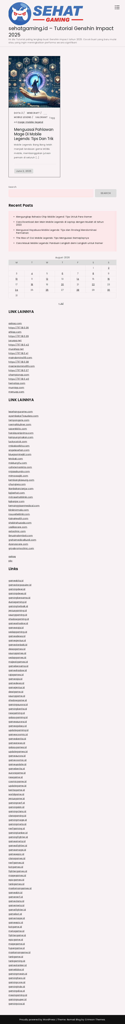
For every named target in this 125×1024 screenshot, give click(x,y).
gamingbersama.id (19, 597)
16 (109, 279)
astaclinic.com (17, 531)
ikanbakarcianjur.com (21, 488)
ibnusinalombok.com (21, 535)
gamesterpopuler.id (20, 584)
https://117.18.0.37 (19, 370)
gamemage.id (17, 918)
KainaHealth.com (18, 518)
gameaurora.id (17, 755)
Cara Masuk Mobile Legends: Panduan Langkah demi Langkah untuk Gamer (59, 243)
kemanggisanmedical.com (24, 505)
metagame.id (16, 931)
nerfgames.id (16, 862)
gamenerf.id (16, 896)
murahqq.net (16, 349)
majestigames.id (18, 661)
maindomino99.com (20, 357)
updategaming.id (19, 730)
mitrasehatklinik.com (21, 497)
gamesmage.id (17, 849)
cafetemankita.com (20, 467)
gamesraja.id (16, 627)
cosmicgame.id (18, 781)
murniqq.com (16, 387)
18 (32, 284)
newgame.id (16, 777)
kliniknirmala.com (19, 509)
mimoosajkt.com (18, 475)
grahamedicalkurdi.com (22, 539)
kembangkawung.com (21, 480)
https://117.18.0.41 (18, 353)
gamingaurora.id (18, 704)
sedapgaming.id (18, 631)
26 (47, 290)
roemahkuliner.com (20, 424)
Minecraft (33, 112)
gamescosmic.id (18, 734)
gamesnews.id (17, 743)
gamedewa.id (16, 683)
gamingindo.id (17, 986)
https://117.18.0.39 (19, 336)
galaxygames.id (18, 747)
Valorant (41, 117)
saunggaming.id (18, 614)
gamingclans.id (17, 811)
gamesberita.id (17, 738)
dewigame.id (16, 691)
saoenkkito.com (18, 428)
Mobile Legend (22, 117)
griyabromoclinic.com (21, 548)
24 (16, 290)
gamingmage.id (18, 819)
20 (62, 284)
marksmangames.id (20, 888)
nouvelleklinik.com (19, 514)
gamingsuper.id (18, 999)
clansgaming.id (17, 815)
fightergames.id (18, 871)
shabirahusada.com (20, 522)
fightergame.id (17, 935)
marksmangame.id (19, 952)
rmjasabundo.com (19, 471)
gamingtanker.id (18, 832)
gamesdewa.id (17, 636)
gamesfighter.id (18, 845)
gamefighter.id (17, 909)
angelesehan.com (19, 450)
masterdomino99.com (22, 366)
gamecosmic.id (18, 760)
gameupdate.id (17, 764)
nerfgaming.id (17, 828)
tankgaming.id (17, 960)
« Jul (61, 303)
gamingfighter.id (18, 837)
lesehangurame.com (21, 411)
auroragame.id (17, 772)
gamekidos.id (16, 969)
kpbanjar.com (16, 501)
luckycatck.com (18, 441)
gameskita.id (16, 580)
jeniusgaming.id (18, 610)
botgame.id (15, 926)
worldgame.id (16, 794)
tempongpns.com (19, 420)
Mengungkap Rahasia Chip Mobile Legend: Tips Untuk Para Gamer (54, 216)
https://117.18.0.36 (19, 327)
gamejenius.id (17, 687)
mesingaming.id (18, 995)
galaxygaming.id (18, 717)
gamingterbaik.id (18, 606)
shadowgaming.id (19, 619)
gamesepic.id (16, 854)
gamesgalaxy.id (18, 725)
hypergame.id (17, 948)
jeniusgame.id (17, 798)
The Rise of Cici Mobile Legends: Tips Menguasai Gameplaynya (52, 237)
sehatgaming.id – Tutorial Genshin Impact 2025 (61, 31)
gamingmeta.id (17, 824)
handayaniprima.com (21, 433)
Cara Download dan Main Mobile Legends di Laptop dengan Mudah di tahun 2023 (60, 223)
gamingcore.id (17, 982)
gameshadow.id (18, 670)
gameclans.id (16, 901)
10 (17, 279)
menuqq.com (16, 391)
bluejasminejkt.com (20, 454)
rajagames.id (16, 674)
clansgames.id (17, 858)
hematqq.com (17, 383)
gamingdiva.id (17, 990)
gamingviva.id (17, 1003)
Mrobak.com (16, 458)
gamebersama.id (18, 666)
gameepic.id (16, 922)
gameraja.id (15, 678)
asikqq (12, 556)
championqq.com (19, 374)
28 (78, 290)
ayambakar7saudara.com (24, 415)
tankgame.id (16, 956)
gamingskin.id (16, 807)
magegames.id (17, 875)
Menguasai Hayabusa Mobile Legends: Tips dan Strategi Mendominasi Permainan (56, 231)
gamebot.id (15, 913)
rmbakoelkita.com (19, 445)
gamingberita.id (18, 708)
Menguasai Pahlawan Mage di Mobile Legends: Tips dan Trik (34, 134)
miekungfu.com (18, 462)
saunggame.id (17, 696)
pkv (10, 560)
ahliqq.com (15, 331)
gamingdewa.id (17, 593)
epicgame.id (16, 939)
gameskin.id (15, 892)
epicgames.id (16, 879)
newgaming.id (17, 713)
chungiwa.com (17, 484)
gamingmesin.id (18, 973)
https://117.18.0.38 (19, 361)
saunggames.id (17, 653)
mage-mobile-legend (30, 122)
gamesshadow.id (18, 623)
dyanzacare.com (18, 544)
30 (108, 290)
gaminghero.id (17, 978)
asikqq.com (15, 323)
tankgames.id (16, 884)
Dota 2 (18, 112)
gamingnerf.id (17, 802)
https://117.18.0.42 (19, 344)
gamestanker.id (18, 965)
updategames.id (18, 751)
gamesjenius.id (17, 640)
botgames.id (16, 866)
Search (13, 186)
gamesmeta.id (17, 841)
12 (47, 279)
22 (93, 284)
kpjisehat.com (17, 492)
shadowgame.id (18, 700)
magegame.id (17, 943)
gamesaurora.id (18, 721)
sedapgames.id (17, 657)
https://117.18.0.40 (19, 379)
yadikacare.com (18, 527)
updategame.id (17, 785)
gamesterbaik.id (18, 644)
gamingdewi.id (17, 589)
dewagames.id (17, 649)
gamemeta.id (16, 905)
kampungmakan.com (21, 437)
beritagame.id (17, 790)
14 (78, 279)
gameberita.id (17, 768)
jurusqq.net (15, 340)
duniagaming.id (18, 602)
